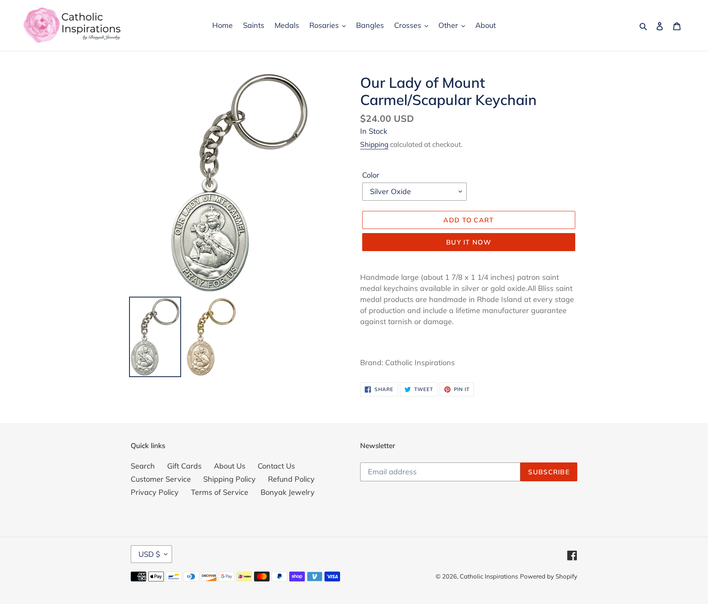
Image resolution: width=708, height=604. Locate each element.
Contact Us (276, 466)
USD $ (149, 554)
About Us (229, 466)
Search (143, 466)
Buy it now (468, 242)
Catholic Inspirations (489, 576)
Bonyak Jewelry (288, 492)
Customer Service (161, 479)
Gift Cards (184, 466)
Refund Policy (291, 479)
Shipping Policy (229, 479)
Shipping (374, 144)
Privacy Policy (155, 492)
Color (370, 175)
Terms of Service (219, 492)
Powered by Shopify (548, 576)
